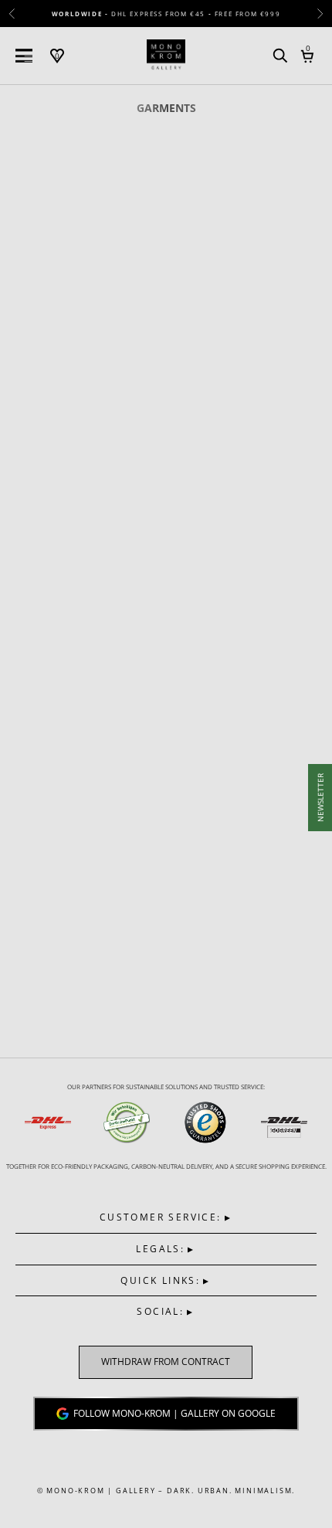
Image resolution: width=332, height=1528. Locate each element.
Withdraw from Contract (165, 1362)
